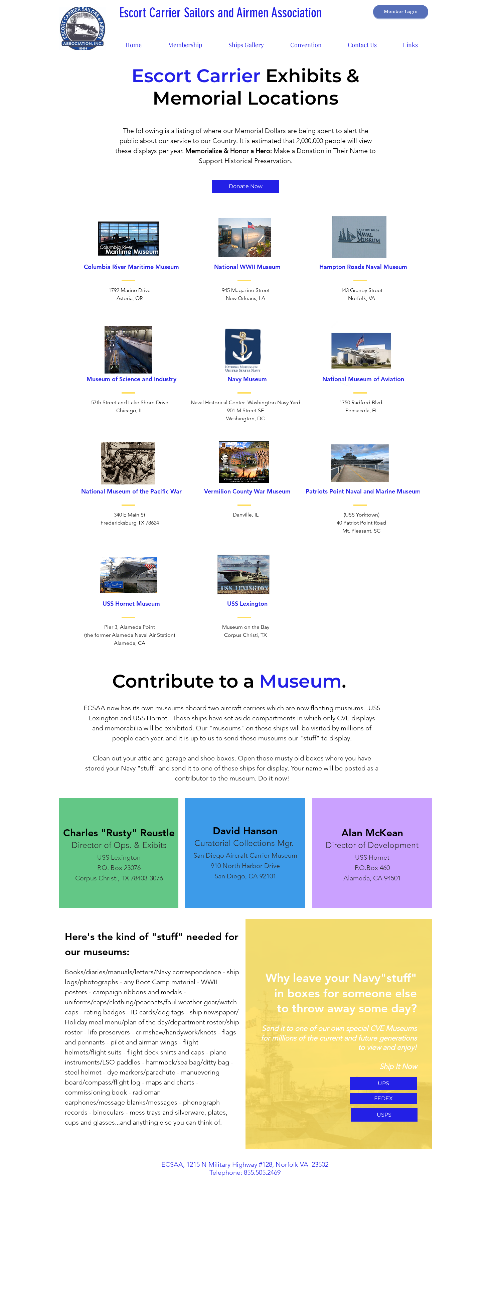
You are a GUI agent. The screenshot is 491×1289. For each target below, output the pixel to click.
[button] (246, 42)
